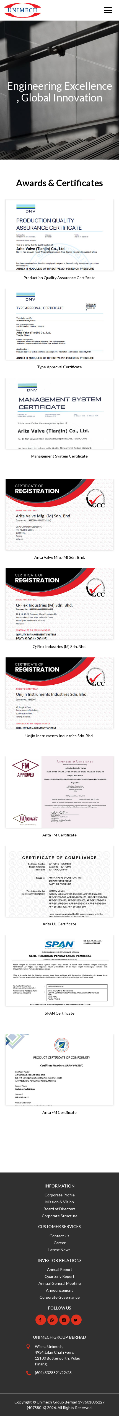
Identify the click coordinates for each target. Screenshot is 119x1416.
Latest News (59, 1249)
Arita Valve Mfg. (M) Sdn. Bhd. (59, 557)
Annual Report (59, 1269)
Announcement (59, 1290)
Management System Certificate (59, 456)
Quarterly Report (59, 1276)
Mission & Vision (59, 1201)
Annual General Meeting (59, 1283)
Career (60, 1242)
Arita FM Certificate (59, 835)
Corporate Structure (59, 1215)
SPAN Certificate (59, 1013)
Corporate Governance (60, 1297)
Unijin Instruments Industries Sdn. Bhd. (59, 735)
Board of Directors (60, 1208)
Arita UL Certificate (59, 923)
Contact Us (59, 1235)
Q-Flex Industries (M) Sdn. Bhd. (59, 646)
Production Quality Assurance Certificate (59, 277)
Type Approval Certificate (59, 366)
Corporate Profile (60, 1195)
